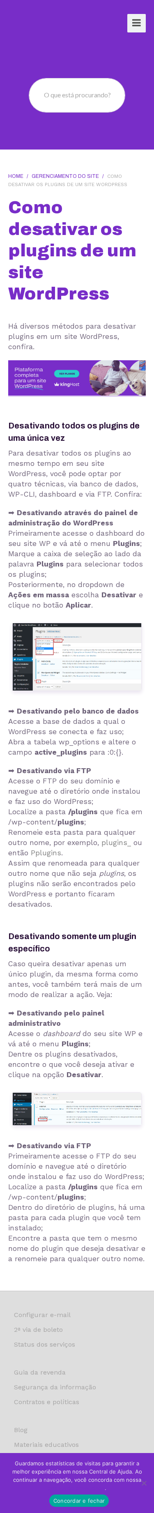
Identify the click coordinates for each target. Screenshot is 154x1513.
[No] (144, 1483)
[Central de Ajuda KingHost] (39, 24)
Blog (21, 1430)
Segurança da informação (55, 1387)
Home (15, 176)
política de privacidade (76, 1488)
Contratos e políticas (46, 1402)
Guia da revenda (40, 1372)
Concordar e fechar (79, 1500)
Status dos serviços (44, 1344)
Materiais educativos (46, 1445)
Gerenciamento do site (65, 176)
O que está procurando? (77, 95)
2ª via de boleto (38, 1329)
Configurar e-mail (42, 1315)
